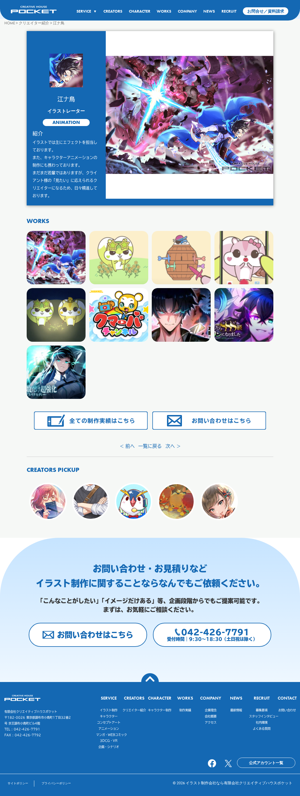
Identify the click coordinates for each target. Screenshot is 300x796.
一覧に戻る (150, 446)
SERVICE (86, 11)
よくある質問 (261, 728)
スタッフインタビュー (263, 716)
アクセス (211, 722)
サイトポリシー (18, 783)
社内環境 (261, 722)
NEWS (209, 11)
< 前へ (127, 446)
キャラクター (108, 716)
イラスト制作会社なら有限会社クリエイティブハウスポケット (239, 782)
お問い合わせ (287, 710)
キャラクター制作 (159, 710)
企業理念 (211, 710)
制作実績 (185, 710)
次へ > (173, 446)
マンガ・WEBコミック (111, 734)
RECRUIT (228, 11)
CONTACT (287, 698)
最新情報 (236, 710)
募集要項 (261, 710)
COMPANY (187, 11)
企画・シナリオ (108, 746)
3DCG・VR (108, 740)
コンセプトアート (108, 722)
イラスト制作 (108, 710)
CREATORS (112, 11)
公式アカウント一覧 (266, 762)
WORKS (164, 11)
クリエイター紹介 (134, 710)
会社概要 (211, 716)
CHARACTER (139, 11)
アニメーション (108, 728)
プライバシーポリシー (56, 783)
